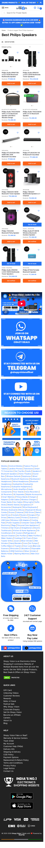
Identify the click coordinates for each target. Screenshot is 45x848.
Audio (25, 228)
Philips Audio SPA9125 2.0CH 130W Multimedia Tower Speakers (31, 74)
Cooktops (18, 538)
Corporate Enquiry (11, 709)
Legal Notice (9, 768)
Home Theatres (7, 267)
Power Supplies (13, 523)
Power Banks (6, 502)
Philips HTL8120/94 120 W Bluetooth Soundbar (31, 154)
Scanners (33, 517)
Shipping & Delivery (12, 752)
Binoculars (14, 548)
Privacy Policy (9, 765)
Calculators (25, 548)
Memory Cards (14, 517)
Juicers (17, 541)
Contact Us (8, 771)
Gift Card (7, 690)
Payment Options (10, 757)
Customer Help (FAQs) (13, 746)
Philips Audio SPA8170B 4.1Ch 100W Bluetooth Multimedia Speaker (10, 74)
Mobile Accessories (34, 494)
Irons (25, 543)
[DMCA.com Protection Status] (21, 677)
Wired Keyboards (30, 507)
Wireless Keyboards (9, 510)
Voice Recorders (32, 492)
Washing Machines (21, 554)
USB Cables (15, 499)
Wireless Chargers (28, 499)
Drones (12, 512)
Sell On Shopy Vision (12, 712)
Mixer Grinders (27, 541)
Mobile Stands (13, 505)
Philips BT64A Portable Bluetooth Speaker (31, 271)
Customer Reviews (11, 696)
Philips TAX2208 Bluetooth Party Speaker (10, 232)
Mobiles (4, 466)
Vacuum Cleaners (8, 536)
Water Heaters (7, 538)
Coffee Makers (7, 546)
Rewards (7, 698)
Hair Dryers (15, 528)
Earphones (26, 476)
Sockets (15, 515)
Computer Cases (28, 523)
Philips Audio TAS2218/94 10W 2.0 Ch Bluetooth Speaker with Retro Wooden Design (11, 114)
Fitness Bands (22, 497)
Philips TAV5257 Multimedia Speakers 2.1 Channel (31, 194)
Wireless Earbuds (13, 476)
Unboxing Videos (10, 693)
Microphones (6, 489)
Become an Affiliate (12, 715)
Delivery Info (9, 749)
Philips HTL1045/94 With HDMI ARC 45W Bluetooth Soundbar (11, 154)
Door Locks (28, 546)
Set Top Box (20, 471)
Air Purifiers (22, 536)
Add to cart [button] (11, 83)
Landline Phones (15, 469)
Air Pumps (33, 543)
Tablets (4, 469)
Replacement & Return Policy (16, 760)
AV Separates (19, 494)
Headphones (6, 481)
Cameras (19, 512)
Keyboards (17, 507)
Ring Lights (28, 502)
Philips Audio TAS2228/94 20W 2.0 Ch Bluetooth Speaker (32, 113)
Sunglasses (25, 505)
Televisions (28, 469)
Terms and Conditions (13, 763)
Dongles (31, 515)
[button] (39, 8)
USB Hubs (5, 520)
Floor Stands (18, 492)
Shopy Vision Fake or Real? (15, 735)
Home (4, 30)
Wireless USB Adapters (20, 520)
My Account (8, 743)
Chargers (33, 497)
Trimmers (5, 528)
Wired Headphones (21, 481)
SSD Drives (29, 512)
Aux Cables (18, 502)
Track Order (8, 741)
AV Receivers (6, 494)
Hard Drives (6, 515)
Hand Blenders (16, 543)
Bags (14, 525)
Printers (24, 517)
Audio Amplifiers (20, 489)
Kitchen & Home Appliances (24, 530)
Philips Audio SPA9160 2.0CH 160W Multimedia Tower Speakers (10, 272)
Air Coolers (17, 533)
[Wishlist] (17, 52)
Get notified (32, 241)
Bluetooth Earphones (20, 479)
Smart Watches (8, 497)
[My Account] (35, 7)
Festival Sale (8, 704)
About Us (7, 720)
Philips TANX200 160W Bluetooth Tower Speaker (11, 193)
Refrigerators (29, 533)
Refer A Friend (9, 701)
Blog (5, 723)
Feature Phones (30, 466)
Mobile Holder (7, 554)
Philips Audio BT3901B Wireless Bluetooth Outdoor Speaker (31, 233)
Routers (23, 515)
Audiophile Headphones (21, 487)
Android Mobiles (15, 466)
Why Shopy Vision (11, 707)
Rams (38, 512)
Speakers (5, 70)
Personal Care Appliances (27, 525)
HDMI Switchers (16, 551)
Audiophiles (18, 484)
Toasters (18, 546)
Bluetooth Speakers (9, 109)
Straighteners (27, 528)
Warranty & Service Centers (15, 738)
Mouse (21, 510)
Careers (6, 718)
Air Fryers (28, 538)
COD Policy (8, 754)
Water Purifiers (34, 536)
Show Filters (9, 42)
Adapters (5, 499)
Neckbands (34, 479)
